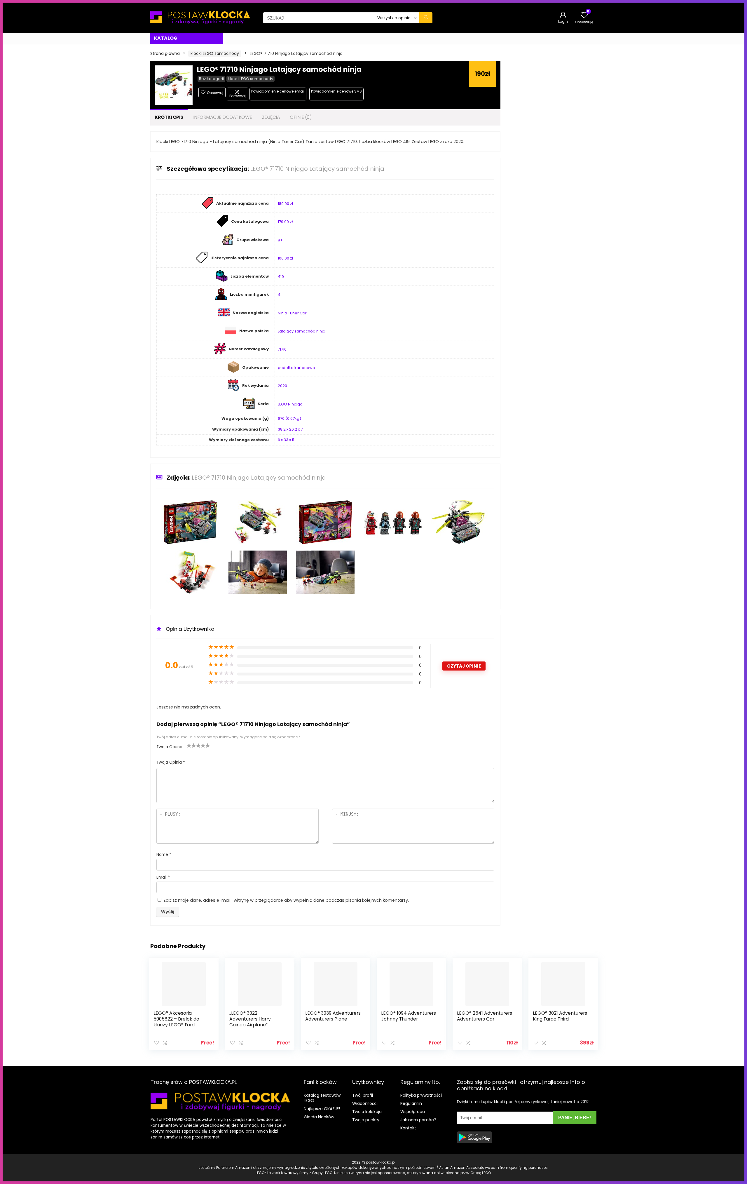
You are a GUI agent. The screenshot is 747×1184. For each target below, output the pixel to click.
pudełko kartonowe (296, 367)
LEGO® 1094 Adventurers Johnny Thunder (408, 1016)
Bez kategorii (211, 78)
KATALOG (165, 38)
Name (163, 854)
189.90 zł (285, 203)
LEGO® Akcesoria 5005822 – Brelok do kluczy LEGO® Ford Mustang (176, 1022)
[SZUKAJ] (425, 17)
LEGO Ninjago (290, 404)
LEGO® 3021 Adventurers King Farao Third (560, 1016)
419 (281, 276)
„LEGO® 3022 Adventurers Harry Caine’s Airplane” (250, 1019)
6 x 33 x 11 (286, 440)
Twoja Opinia (170, 762)
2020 (282, 386)
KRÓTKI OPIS (169, 117)
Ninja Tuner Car (292, 313)
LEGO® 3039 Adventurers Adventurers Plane (333, 1016)
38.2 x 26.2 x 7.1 (291, 429)
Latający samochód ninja (301, 331)
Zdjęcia (271, 117)
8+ (280, 240)
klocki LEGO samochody (215, 53)
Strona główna (165, 53)
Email (163, 877)
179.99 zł (285, 221)
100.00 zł (285, 258)
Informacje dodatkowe (222, 117)
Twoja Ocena (169, 747)
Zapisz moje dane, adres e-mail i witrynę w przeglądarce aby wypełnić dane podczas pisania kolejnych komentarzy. (286, 900)
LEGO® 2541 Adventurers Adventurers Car (484, 1016)
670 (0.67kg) (289, 418)
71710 (282, 349)
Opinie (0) (301, 117)
